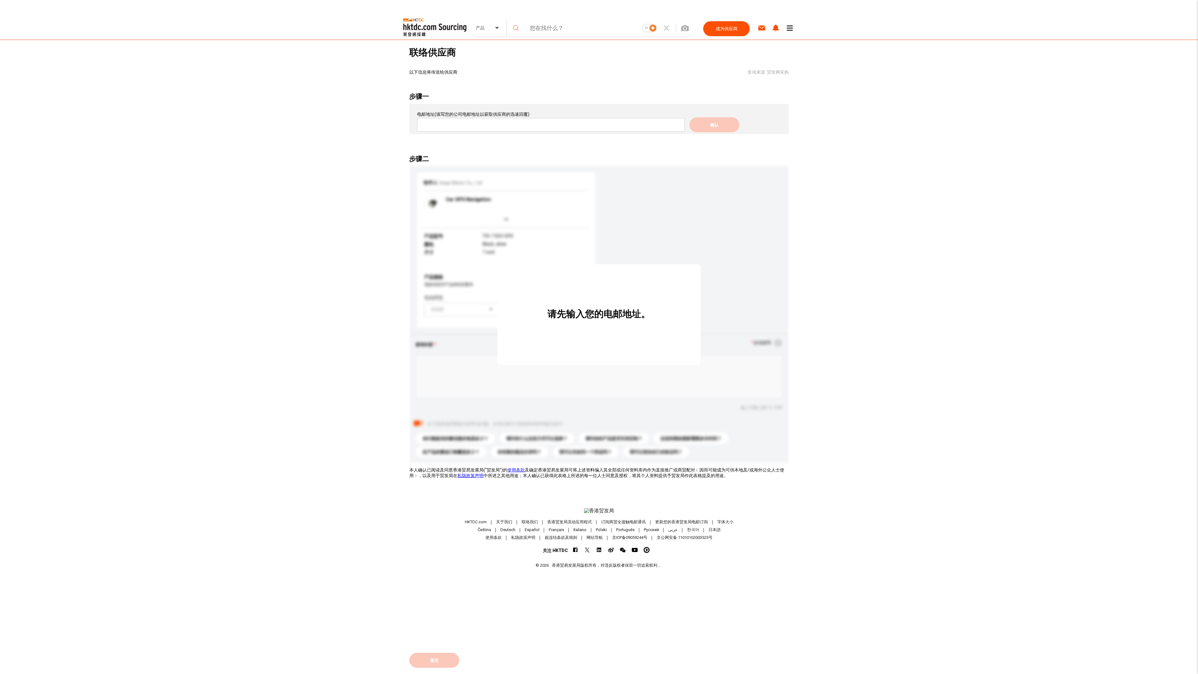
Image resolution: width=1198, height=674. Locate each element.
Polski (601, 529)
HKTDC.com (476, 522)
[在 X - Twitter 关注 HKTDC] (587, 550)
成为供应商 (727, 28)
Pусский (651, 529)
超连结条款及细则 (561, 537)
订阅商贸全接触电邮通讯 (623, 522)
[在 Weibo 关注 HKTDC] (611, 550)
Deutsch (507, 529)
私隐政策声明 (470, 475)
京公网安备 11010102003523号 (685, 537)
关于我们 (504, 522)
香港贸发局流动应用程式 (569, 522)
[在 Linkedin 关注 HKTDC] (599, 550)
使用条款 (516, 469)
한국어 (693, 529)
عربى (673, 529)
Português (625, 529)
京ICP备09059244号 (629, 537)
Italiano (580, 529)
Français (556, 529)
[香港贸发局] (599, 511)
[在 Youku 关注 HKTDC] (647, 550)
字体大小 (725, 522)
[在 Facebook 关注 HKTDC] (575, 550)
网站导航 (595, 537)
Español (532, 529)
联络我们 (530, 522)
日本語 (715, 529)
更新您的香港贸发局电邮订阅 (681, 522)
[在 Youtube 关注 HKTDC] (635, 550)
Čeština (484, 529)
